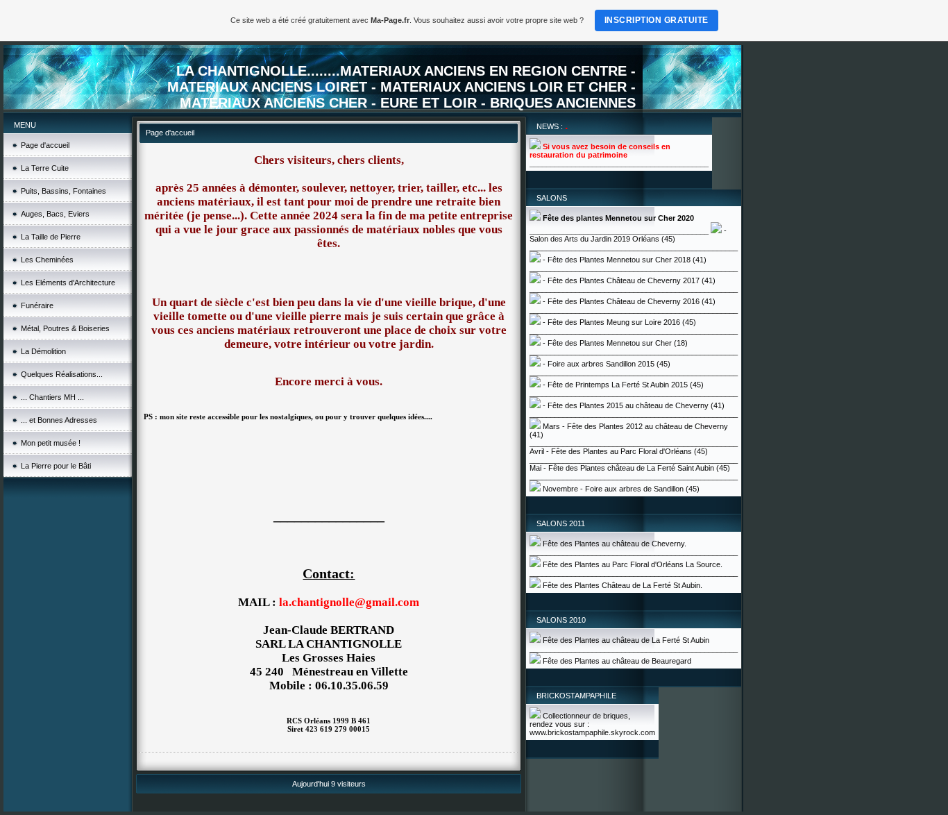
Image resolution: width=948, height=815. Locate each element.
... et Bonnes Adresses (59, 420)
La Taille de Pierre (51, 237)
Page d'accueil (45, 145)
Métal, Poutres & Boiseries (65, 328)
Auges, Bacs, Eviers (55, 214)
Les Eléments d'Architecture (68, 282)
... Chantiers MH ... (52, 397)
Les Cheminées (47, 259)
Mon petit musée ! (51, 443)
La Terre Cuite (45, 168)
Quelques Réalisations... (62, 374)
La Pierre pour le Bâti (56, 466)
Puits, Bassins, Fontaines (63, 191)
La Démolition (43, 351)
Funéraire (37, 305)
